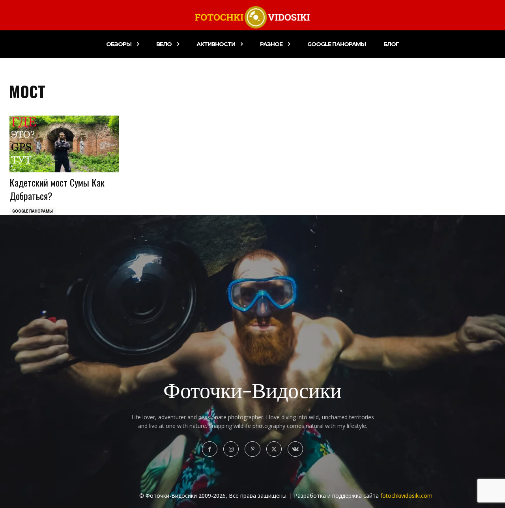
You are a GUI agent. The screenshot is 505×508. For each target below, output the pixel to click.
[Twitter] (274, 449)
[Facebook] (209, 449)
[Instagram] (231, 449)
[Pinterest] (252, 449)
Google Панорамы (32, 211)
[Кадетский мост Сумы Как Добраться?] (64, 144)
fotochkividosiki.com (406, 495)
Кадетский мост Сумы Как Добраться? (57, 189)
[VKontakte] (295, 449)
